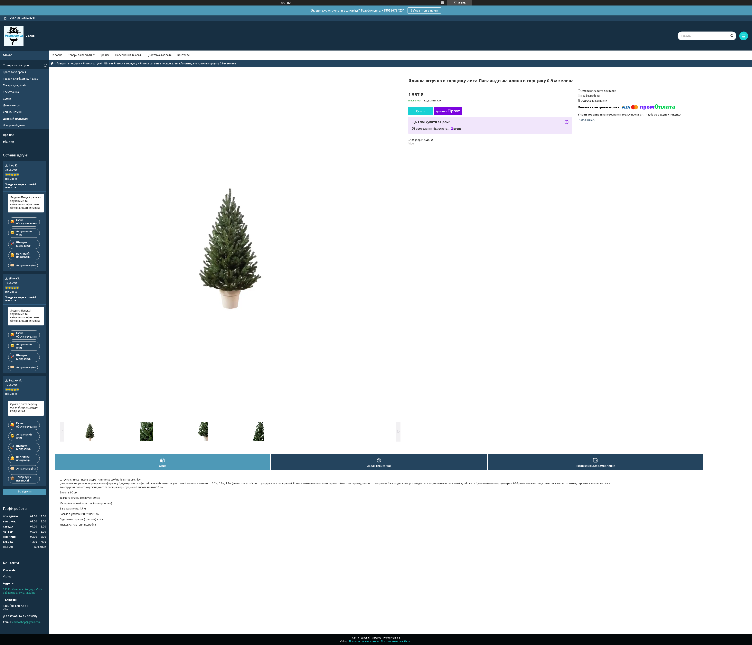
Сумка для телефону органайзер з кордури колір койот (24, 408)
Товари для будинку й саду (20, 78)
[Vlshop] (14, 35)
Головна (57, 55)
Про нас (104, 55)
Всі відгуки (25, 491)
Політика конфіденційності (396, 641)
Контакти (183, 55)
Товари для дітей (14, 85)
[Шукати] (732, 36)
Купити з (441, 111)
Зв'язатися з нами (424, 10)
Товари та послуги (80, 55)
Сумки (7, 98)
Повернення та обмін (128, 55)
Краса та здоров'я (14, 72)
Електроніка (11, 92)
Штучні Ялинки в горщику (120, 63)
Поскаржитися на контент (364, 641)
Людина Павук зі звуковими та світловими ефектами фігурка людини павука (25, 315)
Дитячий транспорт (15, 118)
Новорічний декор (14, 125)
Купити (420, 111)
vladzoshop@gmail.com (26, 622)
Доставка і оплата (160, 55)
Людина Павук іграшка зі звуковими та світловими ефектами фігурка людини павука (25, 202)
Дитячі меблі (11, 105)
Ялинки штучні (92, 63)
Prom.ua (395, 637)
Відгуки (8, 141)
